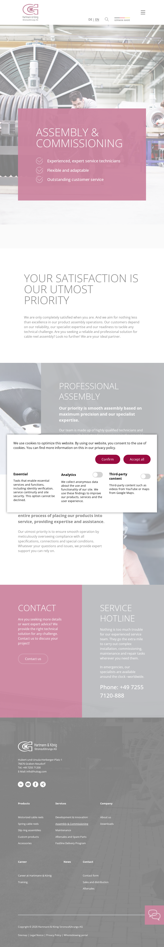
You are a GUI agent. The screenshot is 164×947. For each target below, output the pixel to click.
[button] (107, 459)
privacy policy (105, 448)
